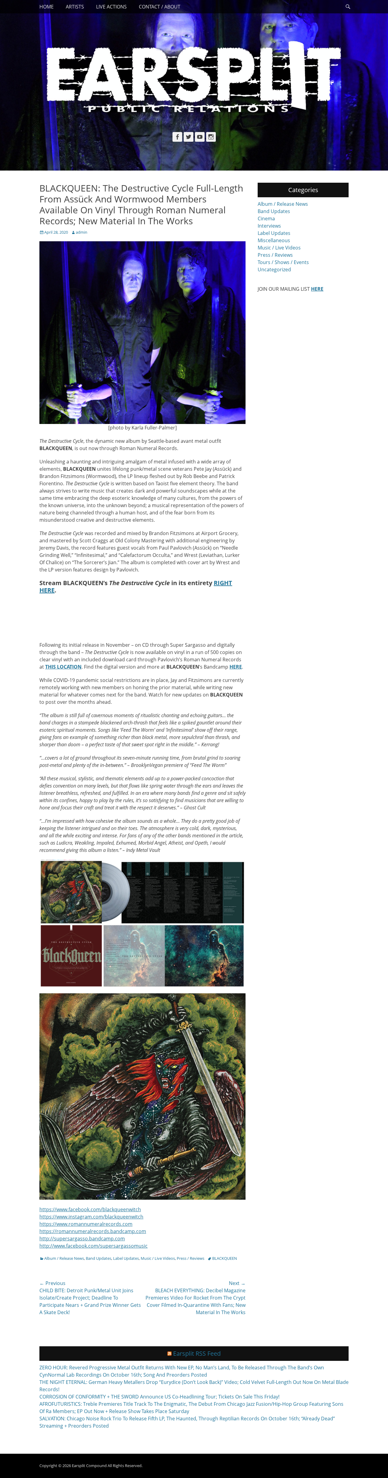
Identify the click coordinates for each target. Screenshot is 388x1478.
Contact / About (159, 6)
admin (81, 232)
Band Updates (98, 1258)
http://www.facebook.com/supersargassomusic (93, 1245)
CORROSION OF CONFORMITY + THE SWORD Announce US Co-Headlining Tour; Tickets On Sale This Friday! (159, 1396)
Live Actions (111, 6)
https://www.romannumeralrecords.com (85, 1224)
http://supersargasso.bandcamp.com (82, 1238)
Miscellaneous (274, 240)
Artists (75, 6)
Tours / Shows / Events (283, 262)
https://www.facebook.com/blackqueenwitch (90, 1209)
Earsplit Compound (89, 1465)
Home (46, 6)
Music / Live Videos (158, 1258)
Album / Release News (64, 1258)
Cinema (266, 218)
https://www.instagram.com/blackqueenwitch (91, 1216)
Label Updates (126, 1258)
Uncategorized (274, 269)
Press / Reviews (190, 1258)
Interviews (269, 225)
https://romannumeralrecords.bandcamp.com (92, 1231)
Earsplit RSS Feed (197, 1353)
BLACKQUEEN (224, 1258)
